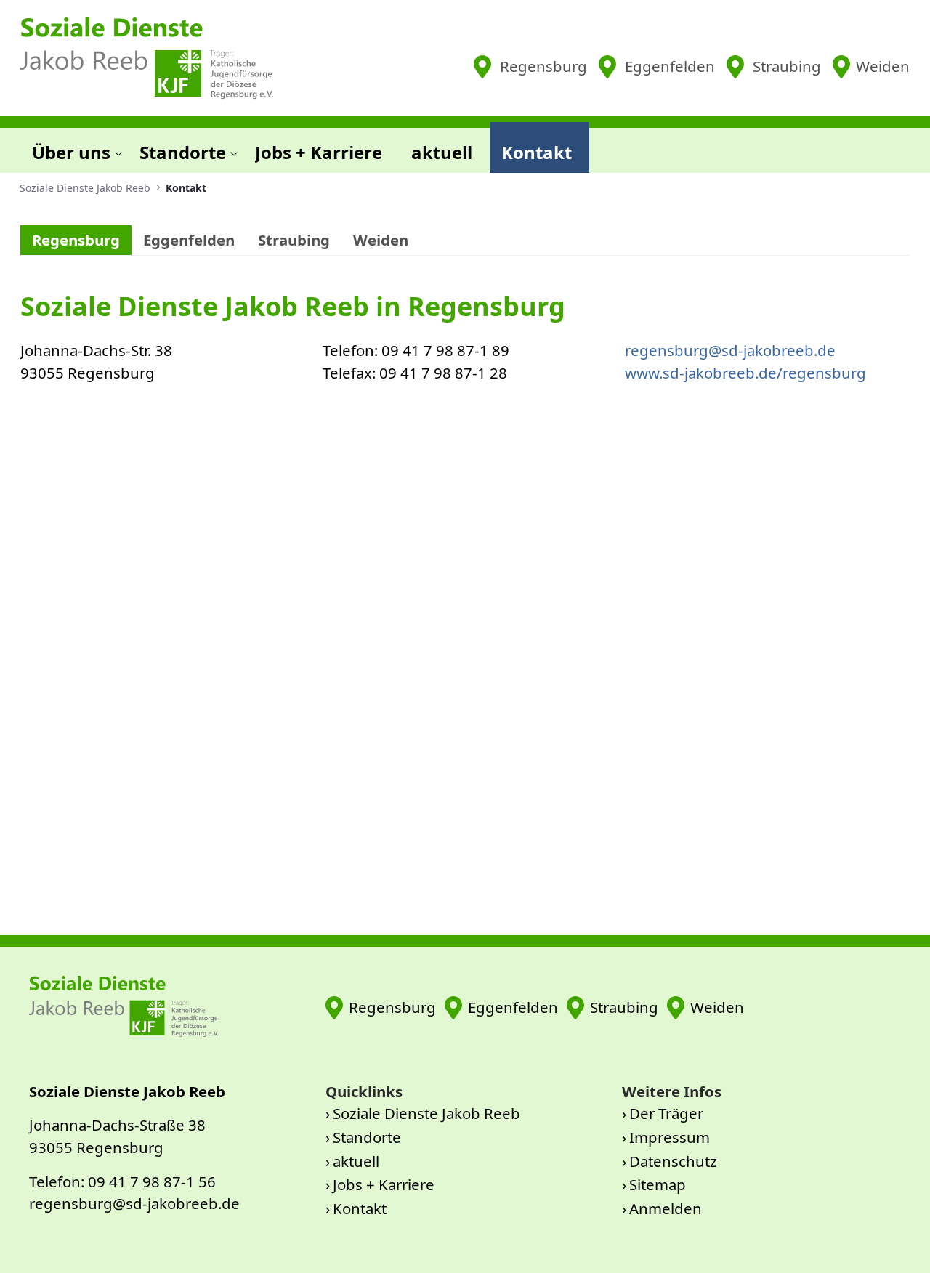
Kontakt (360, 1208)
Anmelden (665, 1208)
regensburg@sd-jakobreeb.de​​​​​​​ (730, 350)
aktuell (356, 1161)
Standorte (367, 1137)
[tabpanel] (465, 587)
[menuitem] (74, 147)
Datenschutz (673, 1161)
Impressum (669, 1137)
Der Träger (666, 1113)
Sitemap (657, 1184)
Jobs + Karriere (383, 1184)
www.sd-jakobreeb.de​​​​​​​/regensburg (745, 373)
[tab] (76, 240)
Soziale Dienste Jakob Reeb (426, 1113)
